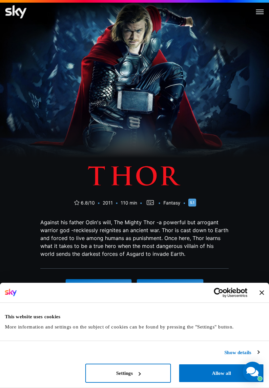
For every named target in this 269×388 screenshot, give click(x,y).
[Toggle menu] (260, 11)
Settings (124, 373)
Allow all (221, 373)
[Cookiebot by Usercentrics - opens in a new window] (218, 293)
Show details (237, 352)
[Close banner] (261, 292)
